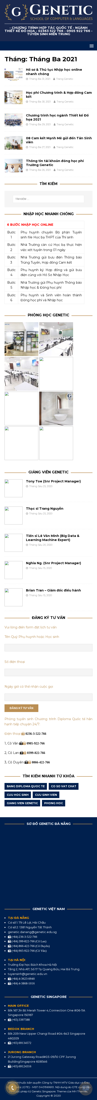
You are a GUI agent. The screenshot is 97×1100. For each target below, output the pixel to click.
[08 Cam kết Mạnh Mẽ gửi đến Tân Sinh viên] (14, 147)
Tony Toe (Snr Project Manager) (53, 481)
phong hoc (53, 803)
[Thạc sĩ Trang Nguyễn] (14, 522)
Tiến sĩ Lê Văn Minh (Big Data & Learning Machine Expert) (52, 538)
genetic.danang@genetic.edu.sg (32, 932)
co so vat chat (63, 786)
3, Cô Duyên (15, 762)
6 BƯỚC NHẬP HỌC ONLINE (30, 225)
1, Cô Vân (12, 743)
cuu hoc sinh (18, 794)
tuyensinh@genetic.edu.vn (27, 974)
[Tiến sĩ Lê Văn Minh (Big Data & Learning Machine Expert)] (14, 549)
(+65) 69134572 (21, 1042)
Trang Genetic (64, 78)
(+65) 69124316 (21, 1066)
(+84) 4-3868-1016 (23, 983)
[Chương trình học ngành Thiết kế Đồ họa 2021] (14, 124)
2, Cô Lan (12, 753)
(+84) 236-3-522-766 (24, 936)
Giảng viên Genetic (48, 472)
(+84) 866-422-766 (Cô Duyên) (30, 946)
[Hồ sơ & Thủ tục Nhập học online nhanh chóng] (14, 79)
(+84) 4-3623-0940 (23, 978)
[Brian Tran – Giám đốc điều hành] (14, 604)
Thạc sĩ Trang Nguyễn (44, 509)
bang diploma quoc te (26, 786)
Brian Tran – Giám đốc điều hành (53, 590)
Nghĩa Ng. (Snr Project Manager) (53, 563)
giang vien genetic (22, 803)
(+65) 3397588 (20, 1019)
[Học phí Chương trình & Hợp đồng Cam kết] (14, 101)
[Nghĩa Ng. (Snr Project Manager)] (14, 577)
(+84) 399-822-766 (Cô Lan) (28, 941)
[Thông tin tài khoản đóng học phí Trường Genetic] (14, 170)
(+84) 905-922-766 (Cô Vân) (28, 950)
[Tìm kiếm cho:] (48, 199)
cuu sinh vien (46, 794)
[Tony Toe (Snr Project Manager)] (14, 495)
